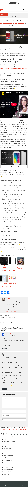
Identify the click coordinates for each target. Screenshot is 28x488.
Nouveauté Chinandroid (12, 16)
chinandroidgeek (7, 448)
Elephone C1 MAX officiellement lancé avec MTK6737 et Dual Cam (3, 269)
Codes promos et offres (9, 451)
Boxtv (5, 446)
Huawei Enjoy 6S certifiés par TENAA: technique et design (4, 286)
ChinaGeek (2, 25)
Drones (5, 453)
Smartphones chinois (18, 23)
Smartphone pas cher (9, 467)
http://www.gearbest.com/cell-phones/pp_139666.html (13, 68)
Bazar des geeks (7, 444)
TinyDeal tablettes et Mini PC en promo (12, 285)
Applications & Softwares (9, 441)
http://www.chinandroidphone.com (14, 311)
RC (4, 462)
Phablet (5, 458)
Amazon (5, 439)
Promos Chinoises (8, 460)
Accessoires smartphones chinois (11, 437)
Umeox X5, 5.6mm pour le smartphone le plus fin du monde (12, 268)
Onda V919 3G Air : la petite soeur (8, 317)
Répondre (4, 348)
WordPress (8, 485)
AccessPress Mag (19, 485)
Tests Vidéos (6, 474)
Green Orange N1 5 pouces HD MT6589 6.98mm (20, 267)
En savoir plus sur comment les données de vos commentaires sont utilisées (13, 429)
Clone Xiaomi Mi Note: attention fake (8, 322)
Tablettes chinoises (8, 472)
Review (5, 465)
